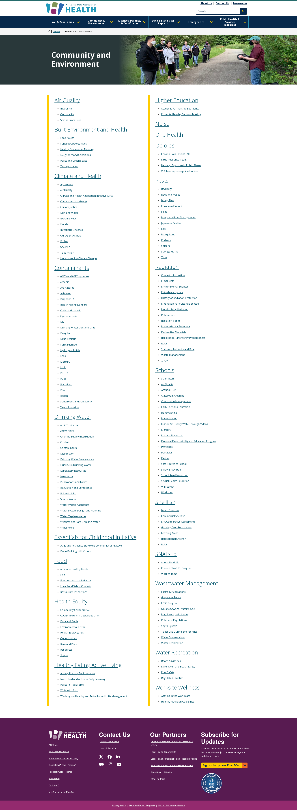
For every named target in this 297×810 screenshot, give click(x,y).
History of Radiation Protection (179, 298)
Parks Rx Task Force (72, 684)
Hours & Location (108, 748)
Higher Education (176, 100)
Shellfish (65, 247)
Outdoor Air (67, 114)
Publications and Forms (73, 482)
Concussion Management (176, 401)
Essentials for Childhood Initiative (95, 537)
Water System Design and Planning (80, 510)
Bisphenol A (67, 299)
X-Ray (164, 360)
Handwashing (169, 412)
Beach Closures (170, 510)
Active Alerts (67, 431)
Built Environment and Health (90, 129)
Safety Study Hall (171, 469)
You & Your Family (63, 22)
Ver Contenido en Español (61, 792)
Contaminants (71, 267)
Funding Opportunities (73, 143)
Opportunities (68, 638)
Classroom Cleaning (172, 395)
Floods (64, 224)
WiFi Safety (167, 486)
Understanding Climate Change (78, 258)
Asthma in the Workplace (175, 696)
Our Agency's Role (70, 235)
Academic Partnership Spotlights (180, 108)
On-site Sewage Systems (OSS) (178, 609)
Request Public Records (60, 771)
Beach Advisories (171, 661)
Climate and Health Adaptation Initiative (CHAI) (87, 195)
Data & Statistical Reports (163, 22)
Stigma (64, 655)
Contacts (65, 442)
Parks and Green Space (73, 160)
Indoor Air (66, 108)
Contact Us (222, 3)
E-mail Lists (167, 281)
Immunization (169, 418)
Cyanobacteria (68, 316)
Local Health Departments (163, 751)
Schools (164, 370)
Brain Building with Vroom (75, 551)
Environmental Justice (73, 627)
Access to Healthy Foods (74, 569)
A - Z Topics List (69, 425)
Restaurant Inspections (73, 592)
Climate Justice (68, 207)
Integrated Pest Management (178, 217)
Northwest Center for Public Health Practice (172, 765)
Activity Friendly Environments (77, 673)
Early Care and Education (175, 407)
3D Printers (167, 378)
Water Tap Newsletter (73, 516)
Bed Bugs (166, 189)
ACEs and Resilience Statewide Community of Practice (91, 545)
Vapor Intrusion (69, 407)
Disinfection (67, 453)
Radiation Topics (171, 320)
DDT (63, 322)
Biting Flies (167, 200)
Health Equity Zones (72, 632)
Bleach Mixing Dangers (73, 304)
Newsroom (240, 3)
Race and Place (68, 644)
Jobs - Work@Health (59, 751)
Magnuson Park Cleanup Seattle (180, 303)
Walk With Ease (69, 690)
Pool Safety (167, 672)
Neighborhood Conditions (75, 155)
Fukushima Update (172, 292)
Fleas (164, 211)
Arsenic (64, 282)
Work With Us (169, 574)
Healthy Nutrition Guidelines (177, 701)
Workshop (167, 492)
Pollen (64, 241)
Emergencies (196, 22)
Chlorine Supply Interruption (77, 436)
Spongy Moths (169, 251)
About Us (206, 3)
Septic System (169, 626)
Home (56, 31)
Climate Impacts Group (73, 201)
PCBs (63, 378)
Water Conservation (173, 637)
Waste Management (173, 355)
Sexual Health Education (175, 481)
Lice (163, 228)
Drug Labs (66, 333)
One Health (169, 134)
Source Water (68, 499)
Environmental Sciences (175, 286)
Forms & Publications (173, 592)
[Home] (74, 8)
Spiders (165, 246)
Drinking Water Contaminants (77, 327)
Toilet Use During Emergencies (179, 631)
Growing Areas (169, 533)
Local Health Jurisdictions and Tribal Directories (174, 758)
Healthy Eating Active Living (88, 665)
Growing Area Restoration (176, 527)
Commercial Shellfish (173, 516)
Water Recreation (176, 652)
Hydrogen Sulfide (70, 350)
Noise (162, 123)
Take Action (67, 252)
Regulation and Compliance (76, 487)
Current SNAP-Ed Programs (177, 568)
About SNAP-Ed (170, 562)
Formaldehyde (68, 344)
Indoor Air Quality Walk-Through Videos (184, 424)
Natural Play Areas (172, 435)
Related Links (68, 493)
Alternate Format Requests (142, 805)
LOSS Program (169, 603)
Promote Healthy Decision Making (181, 114)
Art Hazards (67, 287)
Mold (63, 367)
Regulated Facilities (172, 678)
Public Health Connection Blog (63, 758)
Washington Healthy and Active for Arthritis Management (93, 696)
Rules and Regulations (174, 620)
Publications (168, 315)
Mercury (65, 361)
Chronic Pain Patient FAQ (175, 154)
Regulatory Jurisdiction (174, 614)
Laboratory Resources (73, 470)
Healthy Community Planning (77, 149)
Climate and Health (77, 175)
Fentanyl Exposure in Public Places (181, 165)
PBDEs (64, 373)
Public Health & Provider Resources (229, 22)
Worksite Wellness (177, 687)
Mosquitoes (168, 234)
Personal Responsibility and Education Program (188, 441)
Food (60, 560)
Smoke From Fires (70, 120)
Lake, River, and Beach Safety (178, 666)
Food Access (67, 138)
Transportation (69, 166)
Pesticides (66, 384)
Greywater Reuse (171, 597)
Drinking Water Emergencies (77, 459)
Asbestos (65, 293)
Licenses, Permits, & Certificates (129, 22)
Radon (64, 395)
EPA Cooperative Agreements (178, 521)
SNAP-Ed (166, 554)
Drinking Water (69, 212)
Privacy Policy (119, 805)
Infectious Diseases (71, 230)
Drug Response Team (174, 159)
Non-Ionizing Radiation (174, 309)
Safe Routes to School (174, 464)
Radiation (167, 266)
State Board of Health (161, 772)
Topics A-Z (54, 785)
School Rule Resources (174, 475)
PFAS (63, 390)
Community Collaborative (75, 610)
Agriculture (66, 184)
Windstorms (67, 527)
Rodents (166, 240)
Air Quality (67, 100)
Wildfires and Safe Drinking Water (80, 522)
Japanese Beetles (171, 223)
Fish (62, 575)
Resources (66, 649)
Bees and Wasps (170, 194)
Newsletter (66, 476)
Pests (161, 180)
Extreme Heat (68, 218)
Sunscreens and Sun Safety (76, 401)
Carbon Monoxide (70, 310)
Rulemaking (54, 778)
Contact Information (173, 275)
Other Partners (158, 778)
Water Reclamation (172, 643)
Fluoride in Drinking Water (75, 465)
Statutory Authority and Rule (177, 349)
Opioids (164, 145)
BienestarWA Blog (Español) (62, 764)
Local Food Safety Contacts (75, 586)
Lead (63, 356)
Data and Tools (69, 621)
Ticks (164, 257)
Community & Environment (96, 22)
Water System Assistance (74, 505)
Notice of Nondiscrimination (171, 805)
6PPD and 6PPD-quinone (74, 276)
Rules (164, 343)
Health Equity (70, 601)
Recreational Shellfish (173, 538)
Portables (166, 452)
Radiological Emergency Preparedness (183, 337)
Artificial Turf (168, 390)
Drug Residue (68, 339)
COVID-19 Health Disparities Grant (80, 615)
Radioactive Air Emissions (175, 326)
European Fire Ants (172, 206)
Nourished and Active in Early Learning (82, 679)
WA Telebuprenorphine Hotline (179, 171)
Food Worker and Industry (75, 580)
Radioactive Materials (173, 332)
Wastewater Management (186, 583)
